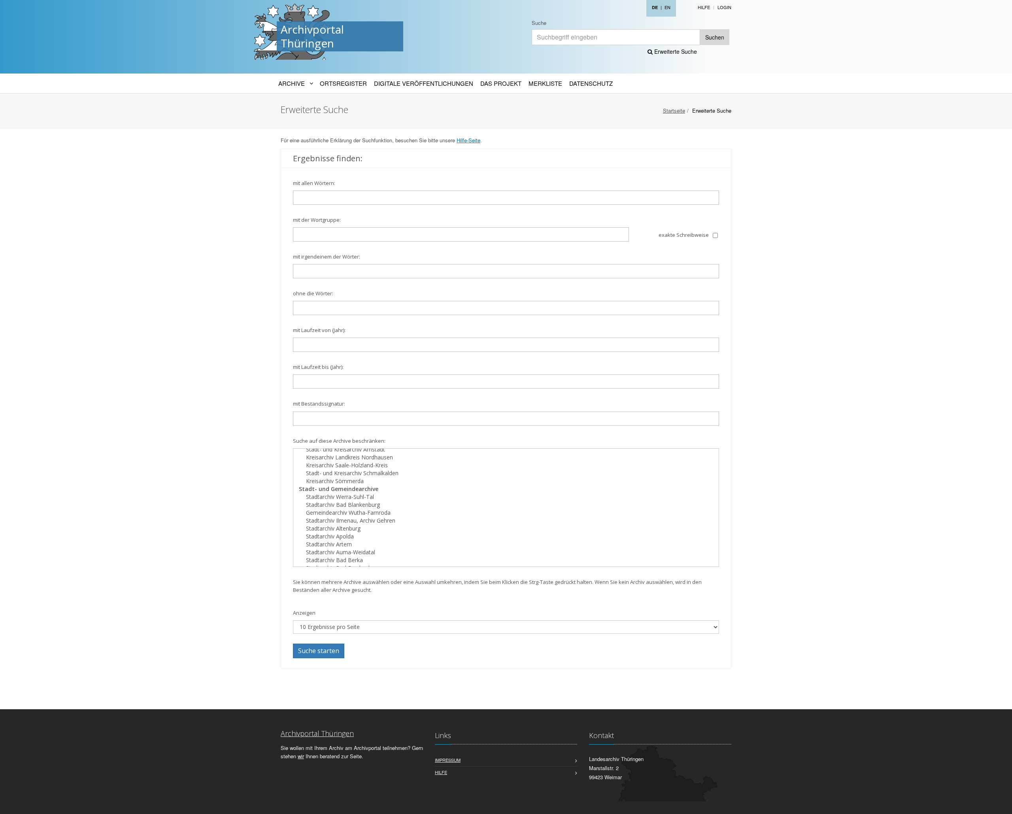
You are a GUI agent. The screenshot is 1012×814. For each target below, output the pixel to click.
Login (724, 7)
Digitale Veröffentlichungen (423, 83)
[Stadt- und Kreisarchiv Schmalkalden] (506, 473)
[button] (1000, 804)
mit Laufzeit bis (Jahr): (318, 366)
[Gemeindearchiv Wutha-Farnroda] (506, 513)
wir (301, 756)
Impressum (448, 760)
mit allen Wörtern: (314, 183)
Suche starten (318, 650)
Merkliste (545, 83)
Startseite (674, 110)
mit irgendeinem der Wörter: (326, 256)
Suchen (714, 37)
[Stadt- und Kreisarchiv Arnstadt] (506, 449)
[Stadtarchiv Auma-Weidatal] (506, 552)
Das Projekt (500, 83)
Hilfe (704, 7)
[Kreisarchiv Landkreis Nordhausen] (506, 457)
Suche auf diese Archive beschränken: (339, 440)
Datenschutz (591, 83)
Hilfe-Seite (468, 140)
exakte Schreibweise (684, 234)
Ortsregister (343, 83)
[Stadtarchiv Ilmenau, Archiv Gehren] (506, 521)
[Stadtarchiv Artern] (506, 544)
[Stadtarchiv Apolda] (506, 536)
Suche (539, 22)
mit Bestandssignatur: (319, 403)
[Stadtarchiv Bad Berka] (506, 560)
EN (667, 7)
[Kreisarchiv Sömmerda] (506, 481)
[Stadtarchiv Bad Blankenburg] (506, 505)
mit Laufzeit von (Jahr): (319, 330)
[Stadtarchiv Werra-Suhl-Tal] (506, 497)
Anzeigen (304, 612)
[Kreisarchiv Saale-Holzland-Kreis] (506, 465)
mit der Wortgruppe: (317, 219)
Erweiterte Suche (675, 51)
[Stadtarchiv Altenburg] (506, 529)
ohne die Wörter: (313, 293)
